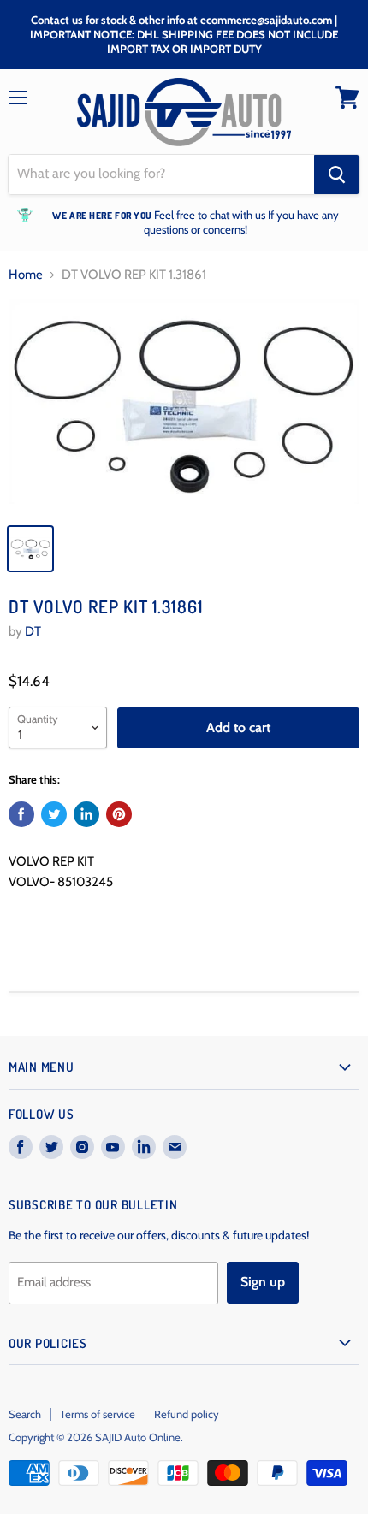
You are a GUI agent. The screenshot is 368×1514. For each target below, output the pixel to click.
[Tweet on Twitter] (54, 814)
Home (26, 275)
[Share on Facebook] (21, 814)
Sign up (262, 1282)
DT (33, 631)
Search (25, 1414)
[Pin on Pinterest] (119, 814)
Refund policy (186, 1414)
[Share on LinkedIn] (86, 814)
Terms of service (97, 1414)
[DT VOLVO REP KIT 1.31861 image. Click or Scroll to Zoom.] (184, 406)
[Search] (336, 174)
